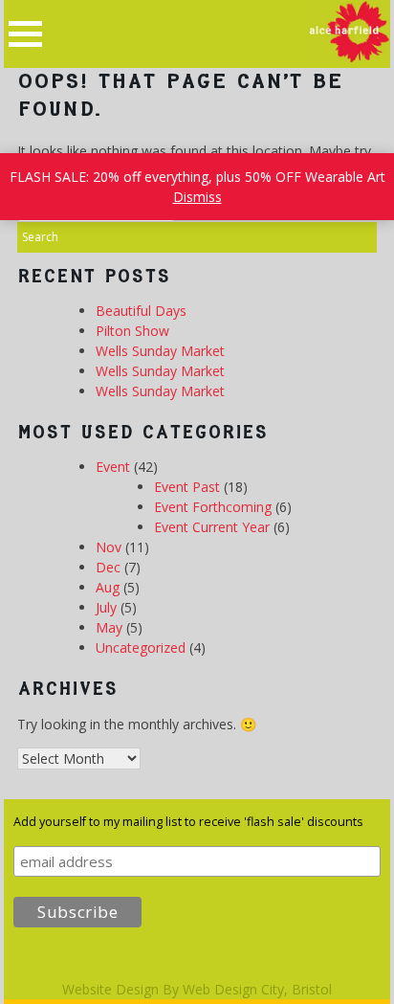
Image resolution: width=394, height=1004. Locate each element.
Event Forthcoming (213, 507)
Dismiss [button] (197, 197)
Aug (108, 587)
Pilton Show (132, 331)
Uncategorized (141, 647)
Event (113, 466)
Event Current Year (212, 527)
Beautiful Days (141, 310)
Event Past (187, 487)
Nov (108, 547)
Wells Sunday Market (160, 351)
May (109, 627)
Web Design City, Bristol (257, 989)
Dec (108, 567)
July (106, 607)
